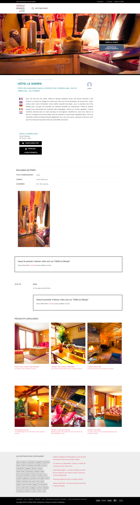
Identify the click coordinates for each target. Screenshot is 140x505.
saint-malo (25, 487)
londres (34, 475)
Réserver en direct (32, 334)
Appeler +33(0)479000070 (30, 150)
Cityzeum (48, 502)
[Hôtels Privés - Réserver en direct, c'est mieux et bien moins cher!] (22, 8)
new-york (32, 481)
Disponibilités (31, 143)
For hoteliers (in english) (77, 499)
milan (18, 481)
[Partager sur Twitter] (106, 53)
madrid (19, 478)
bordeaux (30, 465)
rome (18, 487)
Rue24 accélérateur (59, 502)
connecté (33, 265)
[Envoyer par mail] (110, 53)
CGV (43, 499)
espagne (27, 468)
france (20, 79)
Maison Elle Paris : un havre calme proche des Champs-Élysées (69, 484)
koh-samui (20, 475)
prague (35, 484)
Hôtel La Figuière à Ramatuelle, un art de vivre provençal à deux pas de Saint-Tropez (69, 458)
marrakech (33, 478)
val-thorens (47, 79)
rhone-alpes (30, 79)
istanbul (36, 471)
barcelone (46, 462)
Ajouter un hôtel (119, 1)
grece (40, 468)
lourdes (40, 475)
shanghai (45, 487)
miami (47, 478)
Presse (30, 499)
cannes (45, 465)
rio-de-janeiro (43, 484)
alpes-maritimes (21, 462)
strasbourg (20, 491)
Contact (37, 499)
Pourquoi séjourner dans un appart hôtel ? (68, 479)
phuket (19, 484)
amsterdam (31, 462)
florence (34, 468)
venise (34, 491)
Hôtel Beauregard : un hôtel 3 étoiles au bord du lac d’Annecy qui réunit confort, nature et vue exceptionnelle (69, 472)
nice (38, 481)
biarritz (24, 465)
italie (42, 471)
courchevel (20, 468)
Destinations (41, 8)
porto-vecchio (27, 484)
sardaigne (32, 487)
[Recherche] (33, 8)
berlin (18, 465)
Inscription (100, 1)
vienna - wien (41, 491)
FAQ (25, 499)
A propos (109, 1)
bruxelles (38, 465)
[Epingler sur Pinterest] (114, 53)
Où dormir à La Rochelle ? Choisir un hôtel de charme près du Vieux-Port (69, 465)
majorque (25, 478)
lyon (45, 475)
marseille (40, 478)
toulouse (27, 491)
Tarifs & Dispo (111, 42)
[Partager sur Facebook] (102, 53)
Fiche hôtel (32, 339)
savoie (38, 79)
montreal (24, 481)
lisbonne (27, 475)
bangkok (39, 462)
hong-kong (29, 471)
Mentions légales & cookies (56, 499)
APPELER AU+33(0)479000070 (111, 48)
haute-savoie (20, 471)
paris (42, 481)
